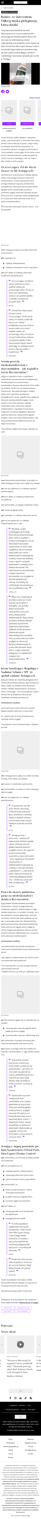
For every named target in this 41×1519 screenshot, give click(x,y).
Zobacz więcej (34, 97)
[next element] (39, 117)
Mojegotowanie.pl (30, 1443)
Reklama (22, 1405)
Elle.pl (10, 1439)
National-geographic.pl (10, 1446)
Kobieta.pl (30, 1439)
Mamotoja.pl (10, 1443)
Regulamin (13, 1405)
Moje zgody (31, 1409)
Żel (2, 175)
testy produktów (22, 1311)
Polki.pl (10, 1450)
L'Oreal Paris (8, 1308)
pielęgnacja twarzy (23, 1308)
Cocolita (30, 1454)
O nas (29, 1405)
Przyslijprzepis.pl (30, 1450)
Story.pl (10, 1457)
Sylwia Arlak (5, 86)
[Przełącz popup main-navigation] (2, 2)
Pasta (3, 903)
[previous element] (2, 117)
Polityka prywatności (12, 1409)
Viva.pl (10, 1454)
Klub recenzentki (8, 8)
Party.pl (30, 1446)
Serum (3, 376)
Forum (23, 1409)
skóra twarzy (8, 1311)
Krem (3, 680)
